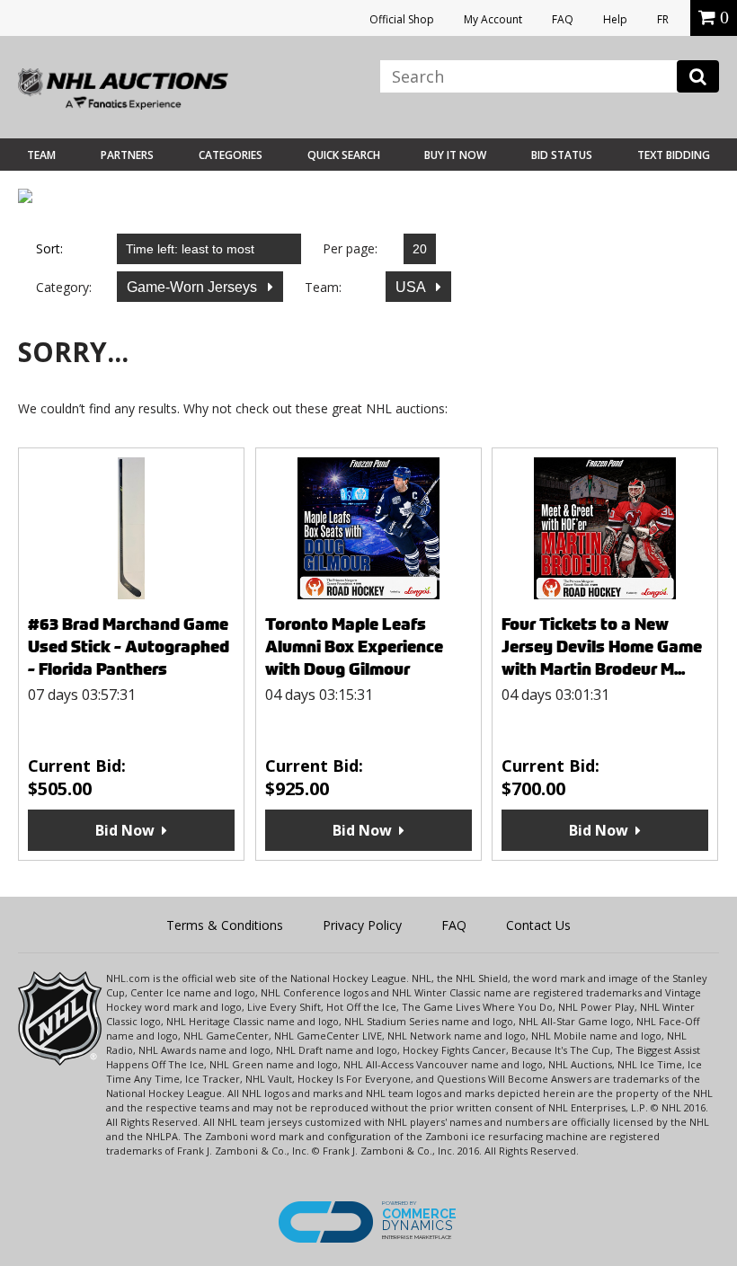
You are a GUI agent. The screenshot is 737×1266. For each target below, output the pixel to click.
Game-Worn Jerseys (194, 287)
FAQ (562, 19)
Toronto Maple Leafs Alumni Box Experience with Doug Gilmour (354, 646)
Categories (230, 155)
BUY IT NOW (455, 155)
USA (412, 287)
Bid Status (561, 155)
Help (615, 19)
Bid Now (125, 830)
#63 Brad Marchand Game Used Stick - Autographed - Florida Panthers (128, 646)
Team (41, 155)
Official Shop (401, 19)
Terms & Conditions (224, 925)
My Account (493, 19)
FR (663, 19)
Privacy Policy (362, 925)
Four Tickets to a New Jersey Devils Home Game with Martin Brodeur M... (602, 646)
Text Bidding (673, 155)
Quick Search (343, 155)
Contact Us (538, 925)
